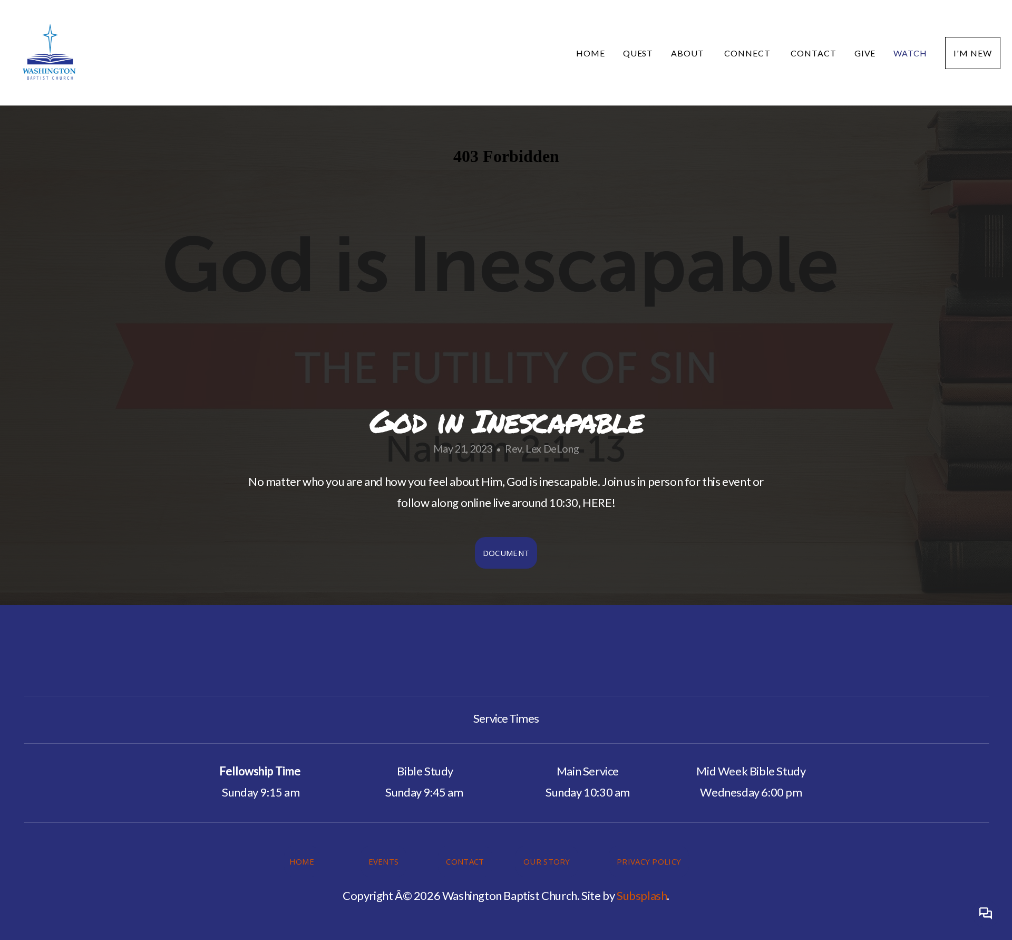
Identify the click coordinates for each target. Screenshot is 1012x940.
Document (506, 553)
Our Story (546, 861)
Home (590, 53)
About (688, 53)
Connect (748, 53)
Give (865, 53)
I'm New (972, 53)
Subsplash (642, 895)
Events (383, 861)
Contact (813, 53)
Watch (910, 53)
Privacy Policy (649, 861)
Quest (638, 53)
